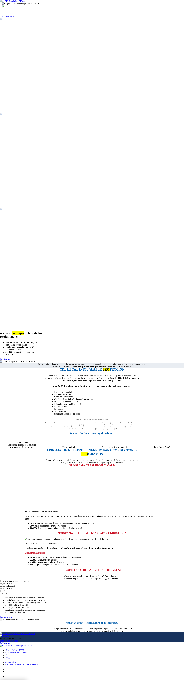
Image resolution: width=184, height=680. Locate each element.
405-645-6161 (11, 662)
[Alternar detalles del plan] (1, 619)
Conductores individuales (16, 653)
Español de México (16, 1)
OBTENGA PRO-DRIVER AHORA (21, 664)
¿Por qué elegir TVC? (14, 650)
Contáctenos (10, 655)
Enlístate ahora (8, 17)
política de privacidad (9, 641)
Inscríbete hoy (6, 617)
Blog (7, 657)
